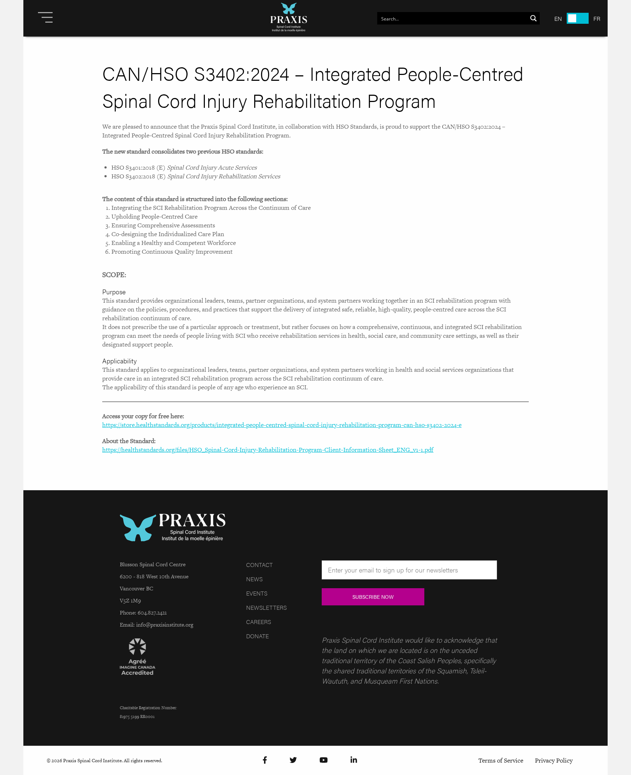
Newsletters (266, 607)
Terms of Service (500, 760)
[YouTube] (324, 760)
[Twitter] (293, 760)
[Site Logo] (289, 18)
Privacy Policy (554, 760)
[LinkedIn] (354, 760)
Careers (258, 621)
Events (256, 593)
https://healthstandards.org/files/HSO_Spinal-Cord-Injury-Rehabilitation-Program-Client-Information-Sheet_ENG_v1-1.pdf (267, 449)
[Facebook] (265, 760)
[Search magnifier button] (533, 18)
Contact (259, 564)
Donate (257, 636)
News (254, 579)
